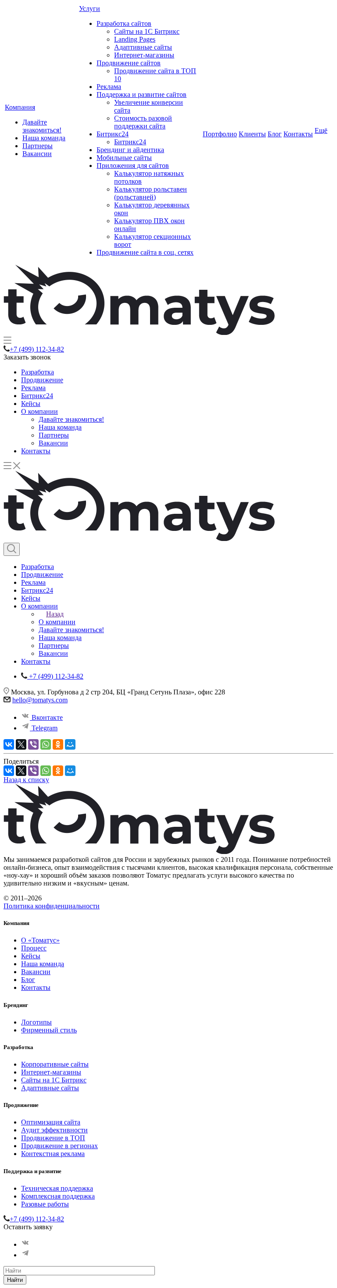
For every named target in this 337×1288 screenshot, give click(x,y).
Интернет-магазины (144, 55)
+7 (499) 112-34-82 (37, 349)
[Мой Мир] (70, 744)
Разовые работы (45, 1204)
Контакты (298, 134)
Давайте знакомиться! (41, 126)
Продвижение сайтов (129, 63)
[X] (21, 744)
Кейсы (30, 403)
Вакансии (37, 153)
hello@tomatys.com (40, 700)
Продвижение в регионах (59, 1145)
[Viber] (33, 744)
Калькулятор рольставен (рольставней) (150, 193)
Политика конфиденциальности (52, 906)
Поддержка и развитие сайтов (141, 94)
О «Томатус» (40, 940)
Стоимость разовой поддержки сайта (143, 122)
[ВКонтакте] (9, 744)
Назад (55, 614)
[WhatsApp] (45, 744)
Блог (275, 134)
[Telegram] (25, 1255)
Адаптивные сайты (143, 47)
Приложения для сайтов (133, 165)
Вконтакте (46, 717)
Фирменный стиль (49, 1030)
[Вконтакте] (25, 1244)
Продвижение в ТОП (53, 1138)
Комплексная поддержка (58, 1196)
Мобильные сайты (124, 157)
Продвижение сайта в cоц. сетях (145, 252)
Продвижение (42, 380)
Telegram (43, 728)
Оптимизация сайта (50, 1122)
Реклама (109, 86)
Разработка (37, 372)
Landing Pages (134, 39)
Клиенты (252, 134)
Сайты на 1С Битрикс (146, 31)
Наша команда (43, 138)
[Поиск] (12, 549)
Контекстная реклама (53, 1153)
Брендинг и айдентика (130, 149)
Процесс (34, 948)
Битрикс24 (113, 134)
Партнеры (37, 145)
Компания (20, 107)
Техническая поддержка (57, 1188)
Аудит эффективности (54, 1130)
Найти (15, 1280)
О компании (39, 411)
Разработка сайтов (124, 23)
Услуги (89, 8)
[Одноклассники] (58, 744)
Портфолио (220, 134)
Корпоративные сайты (55, 1064)
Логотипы (36, 1022)
